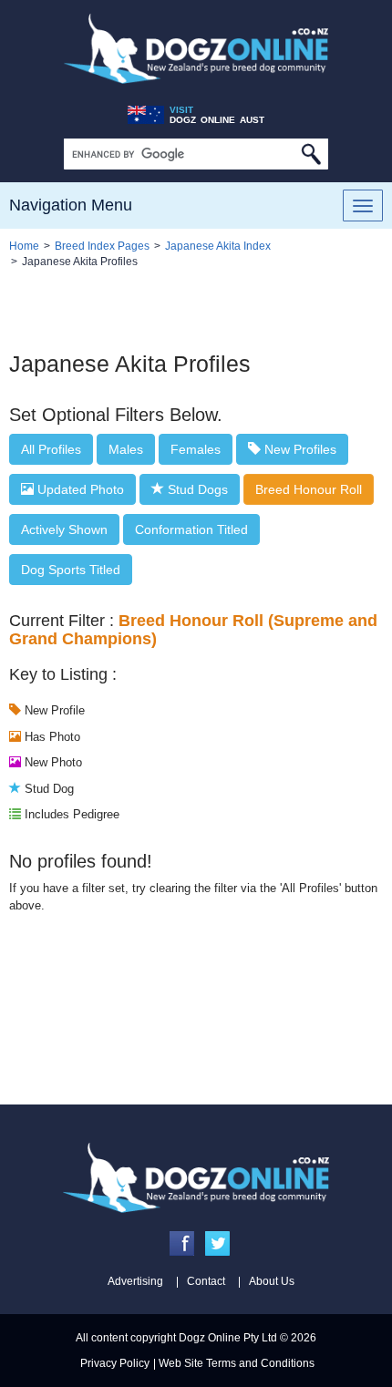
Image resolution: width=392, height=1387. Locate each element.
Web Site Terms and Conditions (237, 1363)
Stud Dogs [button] (196, 489)
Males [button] (125, 449)
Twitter (217, 1243)
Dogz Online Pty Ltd (228, 1337)
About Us (271, 1281)
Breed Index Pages (102, 246)
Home (24, 246)
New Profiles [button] (298, 449)
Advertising (135, 1281)
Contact (206, 1281)
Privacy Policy (115, 1363)
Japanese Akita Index (218, 246)
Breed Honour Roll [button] (308, 489)
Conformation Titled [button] (191, 529)
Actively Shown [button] (64, 529)
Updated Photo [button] (79, 489)
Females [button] (195, 449)
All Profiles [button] (51, 449)
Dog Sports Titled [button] (70, 569)
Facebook (182, 1243)
